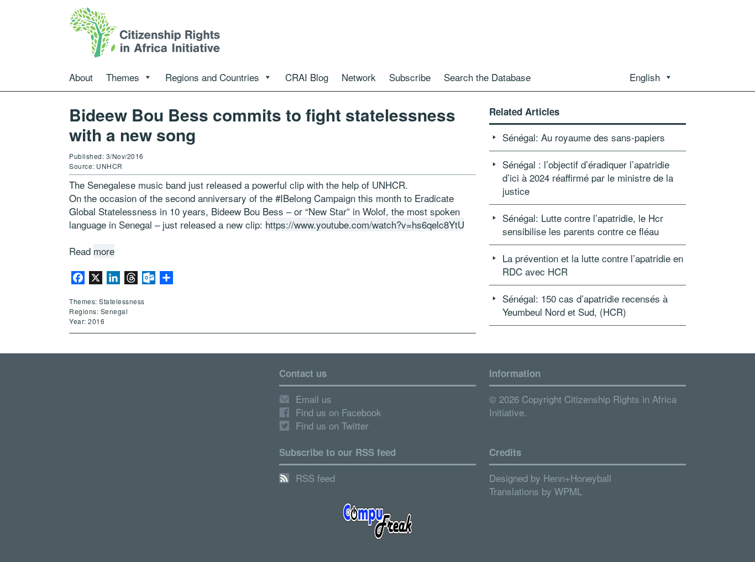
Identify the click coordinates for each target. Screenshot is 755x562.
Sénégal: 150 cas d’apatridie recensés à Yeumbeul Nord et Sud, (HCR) (585, 305)
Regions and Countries (212, 77)
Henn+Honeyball (577, 478)
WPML (568, 491)
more (103, 251)
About (81, 77)
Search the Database (487, 77)
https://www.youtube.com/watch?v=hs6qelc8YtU (364, 224)
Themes (122, 77)
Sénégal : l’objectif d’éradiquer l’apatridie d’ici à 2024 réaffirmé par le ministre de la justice (587, 177)
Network (359, 77)
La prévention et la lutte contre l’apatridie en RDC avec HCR (592, 264)
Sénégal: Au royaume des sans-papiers (583, 137)
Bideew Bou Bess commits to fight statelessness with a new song (262, 124)
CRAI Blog (306, 77)
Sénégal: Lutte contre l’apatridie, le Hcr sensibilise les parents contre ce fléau (582, 224)
